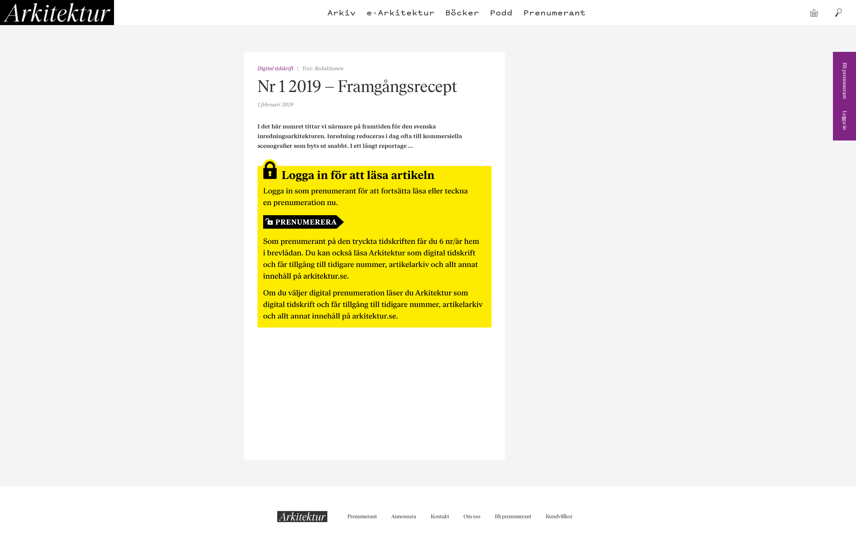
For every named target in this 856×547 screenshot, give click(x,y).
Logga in (845, 120)
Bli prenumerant (845, 81)
